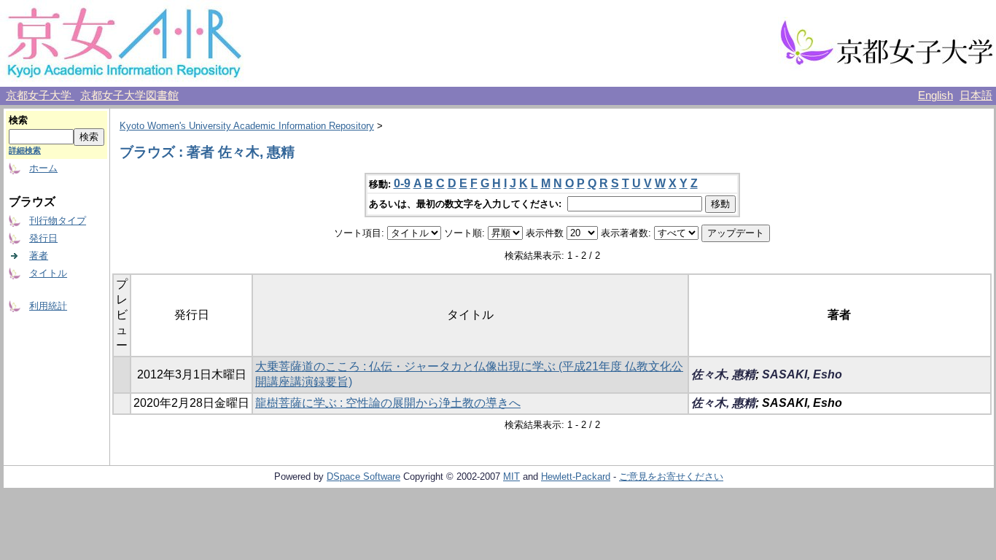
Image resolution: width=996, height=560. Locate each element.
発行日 (43, 238)
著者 (38, 255)
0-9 (402, 183)
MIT (511, 476)
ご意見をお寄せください (671, 476)
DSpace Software (363, 476)
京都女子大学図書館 (129, 95)
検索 (18, 119)
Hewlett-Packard (575, 476)
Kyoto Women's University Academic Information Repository (247, 125)
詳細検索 (25, 150)
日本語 (976, 95)
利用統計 (48, 305)
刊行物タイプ (57, 220)
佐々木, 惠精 (723, 374)
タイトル (48, 273)
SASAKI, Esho (802, 374)
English (935, 95)
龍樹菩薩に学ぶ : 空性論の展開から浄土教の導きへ (388, 403)
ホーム (43, 168)
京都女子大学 (40, 95)
